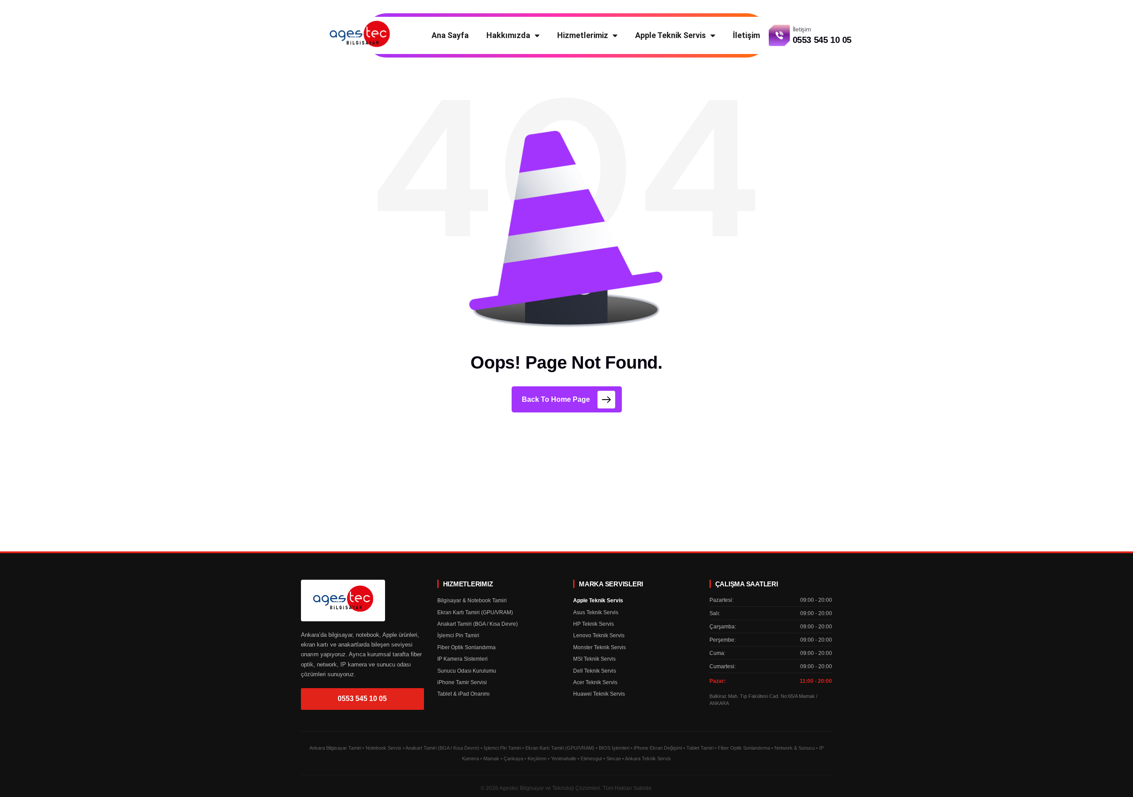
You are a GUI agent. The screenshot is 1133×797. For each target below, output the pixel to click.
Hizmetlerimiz (582, 35)
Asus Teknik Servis (595, 612)
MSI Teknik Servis (594, 659)
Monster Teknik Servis (599, 647)
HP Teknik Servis (593, 624)
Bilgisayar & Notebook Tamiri (472, 600)
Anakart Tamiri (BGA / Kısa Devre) (477, 624)
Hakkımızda (508, 35)
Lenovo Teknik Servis (598, 635)
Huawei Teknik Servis (599, 694)
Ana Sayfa (450, 35)
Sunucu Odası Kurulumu (466, 671)
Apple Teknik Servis (670, 35)
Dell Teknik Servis (594, 671)
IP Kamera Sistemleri (462, 659)
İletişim (746, 35)
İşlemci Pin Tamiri (458, 635)
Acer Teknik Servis (595, 682)
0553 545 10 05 (362, 698)
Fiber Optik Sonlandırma (466, 647)
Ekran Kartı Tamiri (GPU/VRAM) (475, 612)
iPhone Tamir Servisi (462, 682)
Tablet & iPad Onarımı (463, 694)
